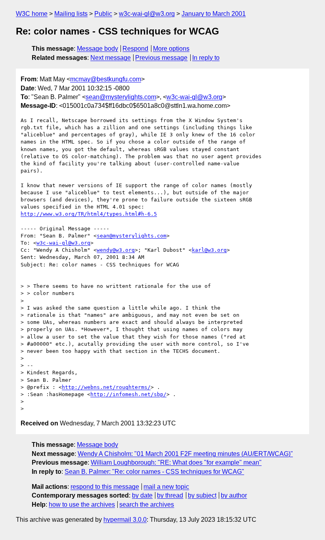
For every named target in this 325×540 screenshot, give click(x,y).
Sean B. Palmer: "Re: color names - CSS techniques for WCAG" (154, 471)
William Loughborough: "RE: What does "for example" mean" (176, 462)
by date (142, 495)
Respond (135, 48)
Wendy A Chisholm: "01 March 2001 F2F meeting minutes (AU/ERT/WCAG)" (185, 453)
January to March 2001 (214, 13)
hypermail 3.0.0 (125, 519)
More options (171, 48)
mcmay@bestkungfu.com (105, 79)
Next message (110, 57)
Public (103, 13)
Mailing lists (71, 13)
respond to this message (105, 486)
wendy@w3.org (116, 250)
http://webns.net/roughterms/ (106, 387)
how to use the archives (82, 504)
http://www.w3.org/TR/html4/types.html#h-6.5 (89, 214)
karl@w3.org (209, 250)
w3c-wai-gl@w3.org (147, 13)
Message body (97, 48)
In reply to (206, 57)
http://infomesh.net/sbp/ (128, 394)
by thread (170, 495)
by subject (202, 495)
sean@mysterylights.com (121, 97)
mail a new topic (166, 486)
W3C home (32, 13)
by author (234, 495)
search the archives (146, 504)
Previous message (161, 57)
